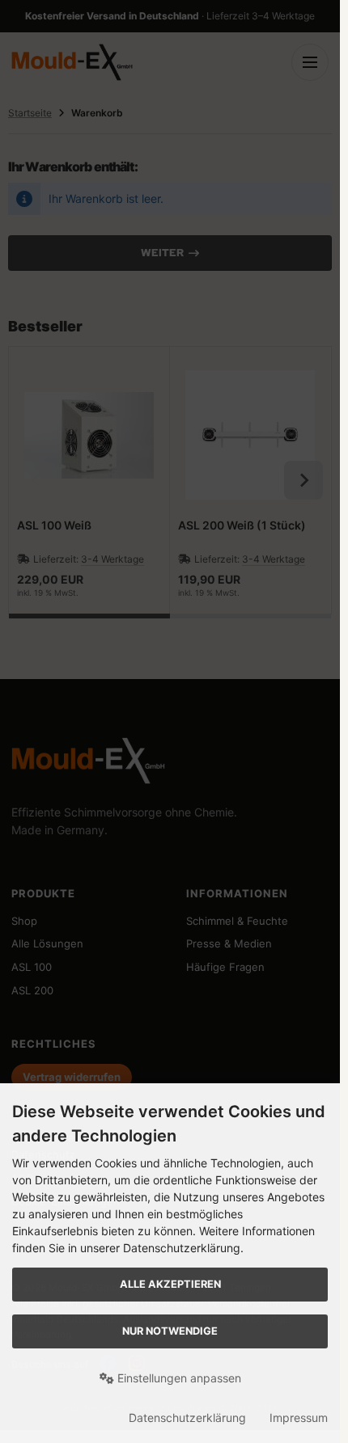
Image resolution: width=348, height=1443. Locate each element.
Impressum (298, 1417)
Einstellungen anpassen (177, 1378)
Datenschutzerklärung (187, 1417)
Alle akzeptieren (170, 1284)
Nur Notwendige (170, 1331)
